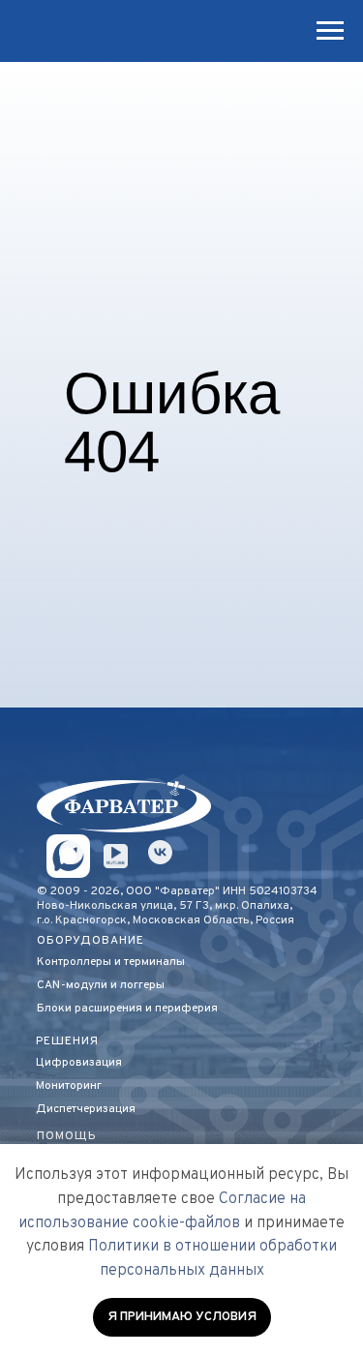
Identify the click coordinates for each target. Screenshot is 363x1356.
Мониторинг (69, 1086)
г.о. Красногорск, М (89, 920)
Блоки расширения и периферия (127, 1008)
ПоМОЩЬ (67, 1136)
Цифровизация (79, 1062)
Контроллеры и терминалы (111, 962)
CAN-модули (72, 985)
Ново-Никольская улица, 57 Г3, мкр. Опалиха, (164, 906)
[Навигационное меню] (330, 31)
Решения (67, 1041)
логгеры (142, 985)
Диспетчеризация (86, 1109)
